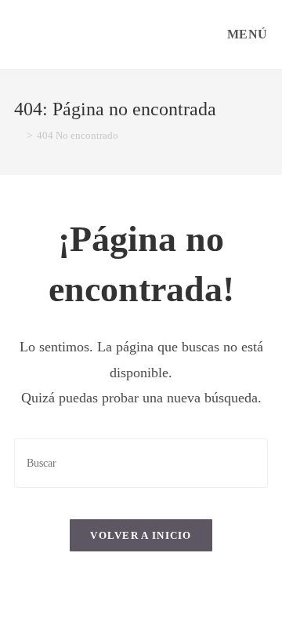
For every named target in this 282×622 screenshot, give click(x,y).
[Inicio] (18, 135)
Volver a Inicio (141, 535)
